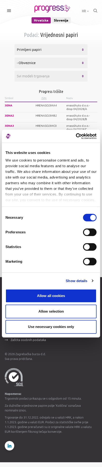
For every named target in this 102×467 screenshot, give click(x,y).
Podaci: (31, 35)
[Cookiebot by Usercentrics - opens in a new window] (76, 136)
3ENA (8, 105)
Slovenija (61, 20)
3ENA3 (9, 125)
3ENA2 (9, 115)
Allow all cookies (51, 296)
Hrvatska (41, 20)
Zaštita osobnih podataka (28, 339)
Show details (76, 281)
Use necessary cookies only (51, 327)
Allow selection (51, 311)
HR (84, 11)
